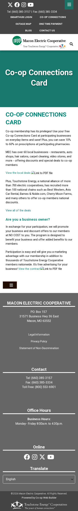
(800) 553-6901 (45, 387)
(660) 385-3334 (42, 382)
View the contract (29, 269)
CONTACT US (47, 30)
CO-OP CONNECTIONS (53, 17)
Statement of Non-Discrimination (39, 348)
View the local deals (18, 173)
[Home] (39, 42)
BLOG (28, 30)
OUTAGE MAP (23, 23)
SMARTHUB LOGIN (21, 17)
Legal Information (39, 334)
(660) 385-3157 (41, 378)
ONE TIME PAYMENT (50, 23)
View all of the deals (18, 210)
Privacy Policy (39, 341)
